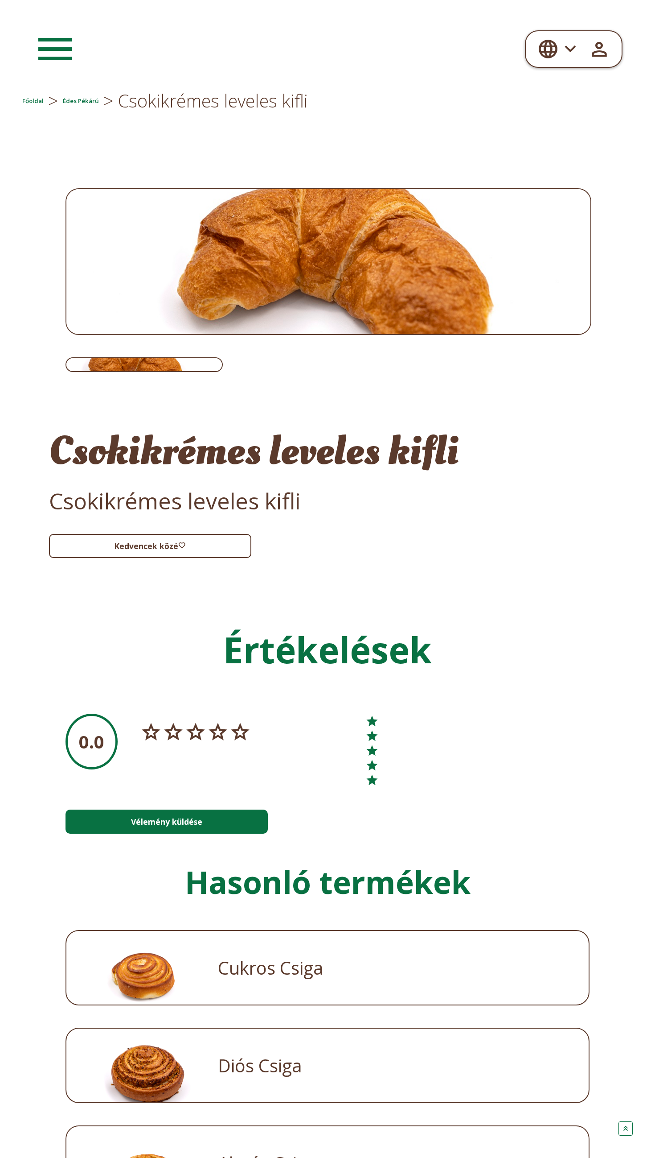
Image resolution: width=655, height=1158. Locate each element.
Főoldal (53, 101)
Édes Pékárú (157, 101)
